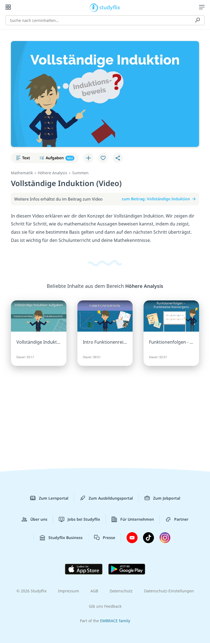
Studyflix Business (65, 537)
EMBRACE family (115, 620)
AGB (94, 590)
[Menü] (202, 7)
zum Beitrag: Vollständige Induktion (156, 198)
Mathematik (22, 172)
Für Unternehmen (137, 519)
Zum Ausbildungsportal (111, 498)
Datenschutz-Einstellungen (169, 590)
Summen (80, 172)
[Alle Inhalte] (8, 7)
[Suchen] (197, 20)
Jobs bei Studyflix (84, 519)
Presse (109, 537)
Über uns (38, 519)
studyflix (109, 7)
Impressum (68, 590)
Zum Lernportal (53, 498)
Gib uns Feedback (105, 606)
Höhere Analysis (52, 172)
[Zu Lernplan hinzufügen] (88, 158)
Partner (181, 519)
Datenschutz (121, 590)
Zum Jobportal (166, 498)
